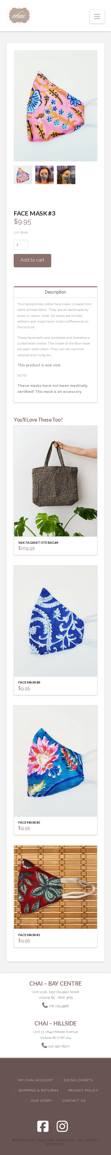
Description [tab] (55, 292)
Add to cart (32, 260)
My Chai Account (36, 1080)
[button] (97, 16)
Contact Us (74, 1101)
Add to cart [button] (58, 527)
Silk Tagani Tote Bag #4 (38, 542)
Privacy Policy (83, 1090)
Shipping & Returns (38, 1090)
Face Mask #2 (29, 822)
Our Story (41, 1101)
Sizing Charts (78, 1080)
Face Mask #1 (29, 935)
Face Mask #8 (29, 682)
